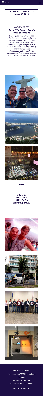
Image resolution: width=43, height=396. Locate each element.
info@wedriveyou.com (21, 380)
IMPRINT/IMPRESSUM (21, 389)
